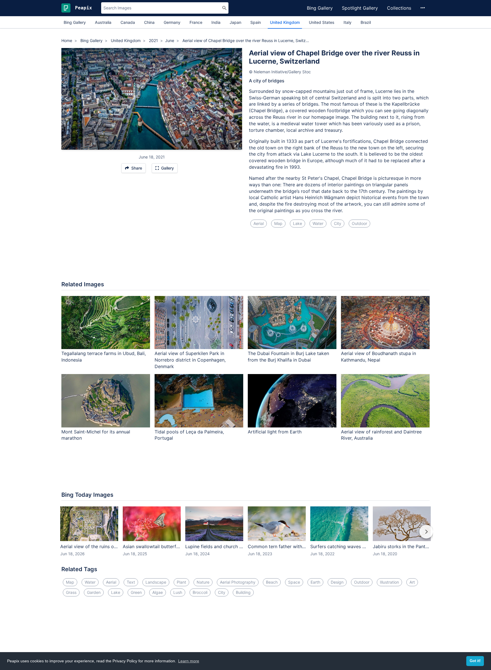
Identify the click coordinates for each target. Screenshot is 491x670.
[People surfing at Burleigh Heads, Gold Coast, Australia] (237, 99)
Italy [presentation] (347, 22)
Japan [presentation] (235, 22)
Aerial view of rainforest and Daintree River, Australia (381, 435)
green (136, 592)
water (318, 223)
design (337, 582)
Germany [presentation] (172, 22)
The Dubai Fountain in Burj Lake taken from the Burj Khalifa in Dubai (288, 356)
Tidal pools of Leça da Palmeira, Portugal (189, 435)
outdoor (359, 223)
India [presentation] (215, 22)
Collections (399, 8)
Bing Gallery (320, 8)
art (412, 582)
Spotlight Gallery (360, 8)
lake (297, 223)
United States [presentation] (321, 22)
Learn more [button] (188, 661)
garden (94, 592)
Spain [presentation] (255, 22)
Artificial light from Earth (274, 432)
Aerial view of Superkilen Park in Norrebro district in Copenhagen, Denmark (190, 359)
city (337, 223)
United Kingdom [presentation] (285, 22)
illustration (389, 582)
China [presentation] (149, 22)
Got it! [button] (475, 661)
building (243, 592)
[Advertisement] (245, 258)
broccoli (200, 592)
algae (157, 592)
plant (181, 582)
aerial (258, 223)
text (131, 582)
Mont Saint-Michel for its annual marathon (95, 435)
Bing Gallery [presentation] (75, 22)
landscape (155, 582)
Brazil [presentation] (366, 22)
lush (177, 592)
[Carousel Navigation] (245, 535)
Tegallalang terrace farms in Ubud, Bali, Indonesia (103, 356)
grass (71, 592)
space (294, 582)
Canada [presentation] (127, 22)
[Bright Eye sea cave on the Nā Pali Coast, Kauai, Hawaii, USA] (66, 99)
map (278, 223)
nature (203, 582)
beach (272, 582)
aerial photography (237, 582)
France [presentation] (196, 22)
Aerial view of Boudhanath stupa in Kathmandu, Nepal (378, 356)
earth (315, 582)
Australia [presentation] (103, 22)
